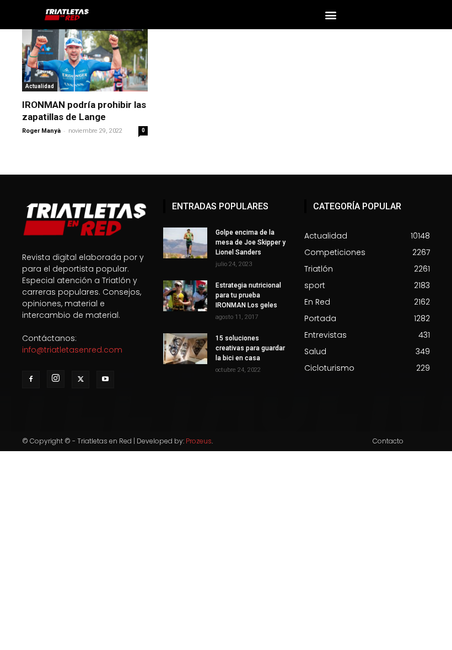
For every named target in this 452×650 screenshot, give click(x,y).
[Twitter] (80, 379)
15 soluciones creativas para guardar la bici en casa (250, 348)
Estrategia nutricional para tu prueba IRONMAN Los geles (248, 295)
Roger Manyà (41, 130)
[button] (330, 15)
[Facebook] (31, 379)
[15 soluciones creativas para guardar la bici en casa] (185, 348)
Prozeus (199, 441)
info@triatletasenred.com (72, 349)
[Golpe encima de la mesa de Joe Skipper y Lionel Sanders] (185, 243)
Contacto (388, 441)
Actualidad (39, 86)
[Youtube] (105, 379)
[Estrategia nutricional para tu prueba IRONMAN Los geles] (185, 295)
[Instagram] (55, 379)
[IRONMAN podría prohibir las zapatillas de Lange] (85, 60)
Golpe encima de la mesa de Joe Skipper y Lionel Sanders (251, 242)
